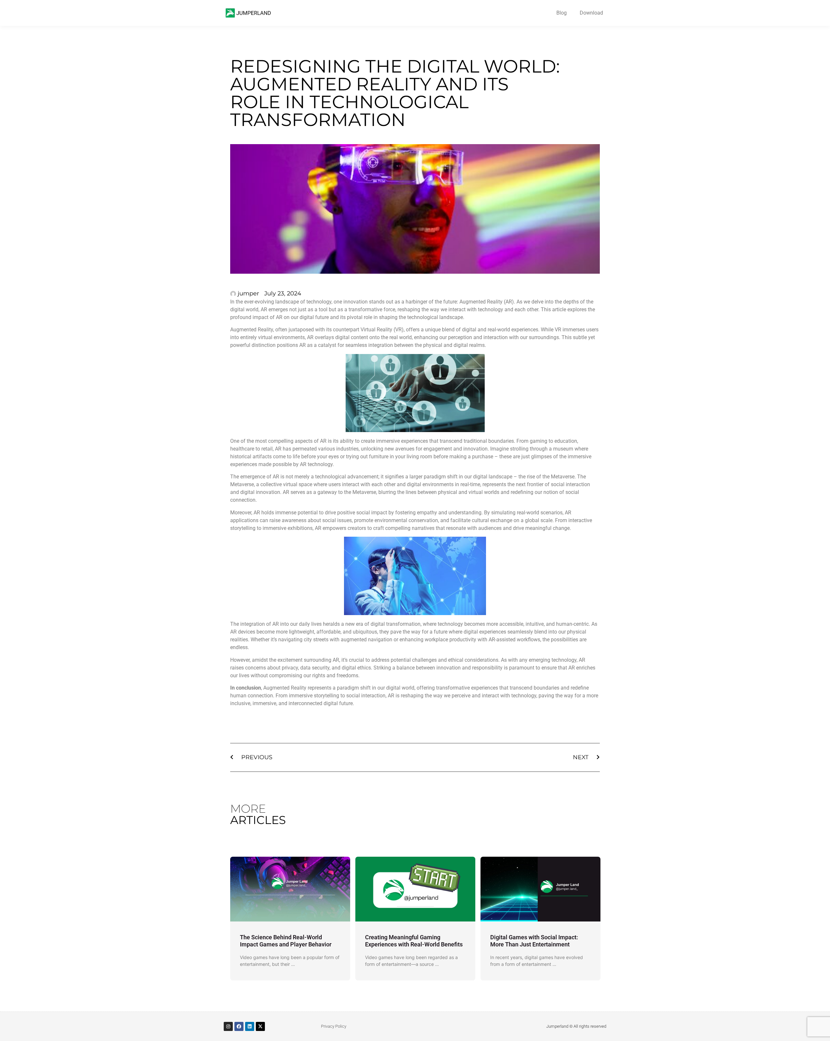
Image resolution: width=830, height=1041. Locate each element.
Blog (561, 13)
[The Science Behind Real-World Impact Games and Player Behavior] (290, 889)
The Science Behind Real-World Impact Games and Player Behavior (285, 941)
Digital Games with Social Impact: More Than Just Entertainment (534, 941)
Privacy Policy (333, 1026)
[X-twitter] (260, 1026)
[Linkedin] (249, 1026)
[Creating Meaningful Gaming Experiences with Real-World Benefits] (415, 889)
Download (591, 13)
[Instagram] (228, 1026)
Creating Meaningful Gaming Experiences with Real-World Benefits (414, 941)
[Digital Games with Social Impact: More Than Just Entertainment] (540, 889)
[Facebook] (238, 1026)
